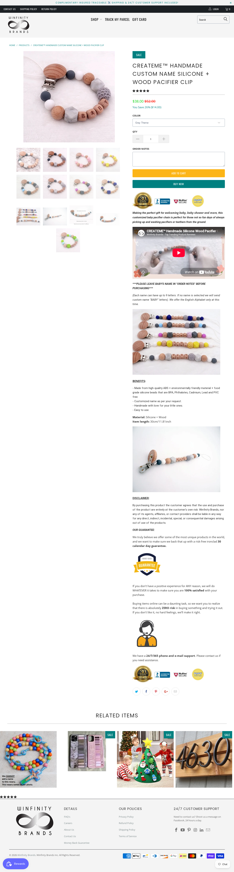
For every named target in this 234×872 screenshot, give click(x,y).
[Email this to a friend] (175, 691)
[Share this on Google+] (166, 691)
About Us (69, 829)
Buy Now (178, 184)
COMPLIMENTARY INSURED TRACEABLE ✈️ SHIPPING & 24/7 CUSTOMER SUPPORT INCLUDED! (117, 2)
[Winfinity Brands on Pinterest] (189, 830)
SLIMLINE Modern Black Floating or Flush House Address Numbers (204, 759)
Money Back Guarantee (76, 842)
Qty (135, 131)
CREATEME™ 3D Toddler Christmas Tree (145, 759)
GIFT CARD (139, 19)
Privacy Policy (126, 816)
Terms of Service (128, 836)
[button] (141, 91)
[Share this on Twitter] (137, 691)
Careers (68, 823)
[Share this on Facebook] (146, 691)
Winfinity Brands (26, 855)
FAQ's (67, 816)
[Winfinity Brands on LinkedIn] (202, 830)
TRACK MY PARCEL (117, 19)
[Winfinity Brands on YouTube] (183, 830)
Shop (95, 19)
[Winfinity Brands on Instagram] (195, 830)
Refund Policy (126, 823)
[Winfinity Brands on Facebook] (176, 830)
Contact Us (10, 9)
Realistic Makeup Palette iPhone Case (86, 751)
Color (137, 115)
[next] (122, 96)
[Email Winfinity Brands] (208, 830)
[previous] (15, 96)
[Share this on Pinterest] (156, 691)
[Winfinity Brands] (18, 25)
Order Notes (141, 148)
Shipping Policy (28, 9)
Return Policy (49, 9)
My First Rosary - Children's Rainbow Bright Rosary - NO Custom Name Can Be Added (28, 759)
